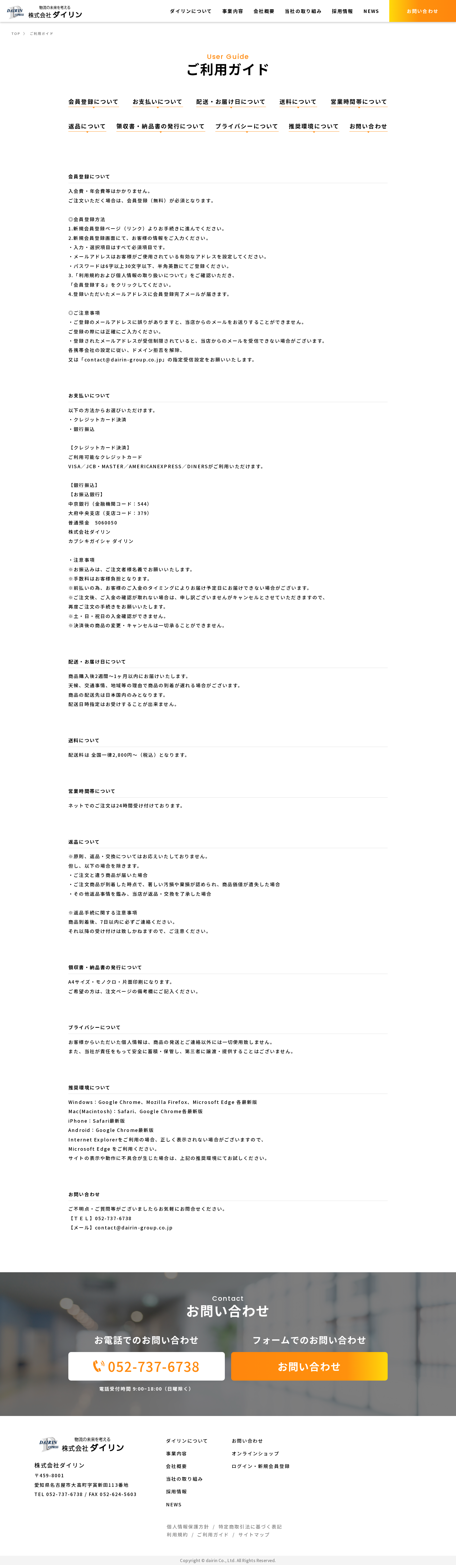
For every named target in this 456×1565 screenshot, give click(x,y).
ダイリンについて (191, 10)
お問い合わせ (368, 126)
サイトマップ (254, 1534)
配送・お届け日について (231, 101)
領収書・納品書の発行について (160, 126)
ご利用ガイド (213, 1534)
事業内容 (233, 10)
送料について (298, 101)
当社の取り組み (303, 10)
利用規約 (177, 1534)
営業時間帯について (359, 101)
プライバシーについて (247, 126)
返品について (87, 126)
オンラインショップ (255, 1453)
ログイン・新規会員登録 (261, 1465)
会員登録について (93, 101)
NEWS (371, 10)
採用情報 (342, 10)
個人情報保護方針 (188, 1526)
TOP (15, 33)
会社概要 (264, 10)
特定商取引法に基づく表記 (250, 1526)
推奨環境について (314, 126)
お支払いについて (157, 101)
